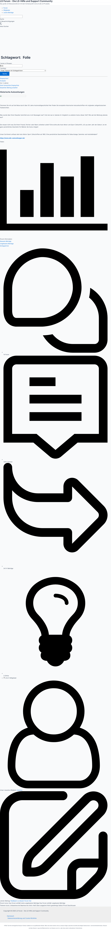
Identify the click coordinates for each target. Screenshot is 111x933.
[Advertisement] (54, 40)
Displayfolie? (4, 78)
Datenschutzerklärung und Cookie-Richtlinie (22, 918)
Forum (5, 8)
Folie (1, 85)
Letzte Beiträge (8, 12)
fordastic (3, 81)
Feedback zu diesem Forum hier (21, 901)
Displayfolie (15, 85)
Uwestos (19, 790)
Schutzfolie (7, 85)
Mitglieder (6, 10)
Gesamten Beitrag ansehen (9, 88)
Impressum (10, 916)
